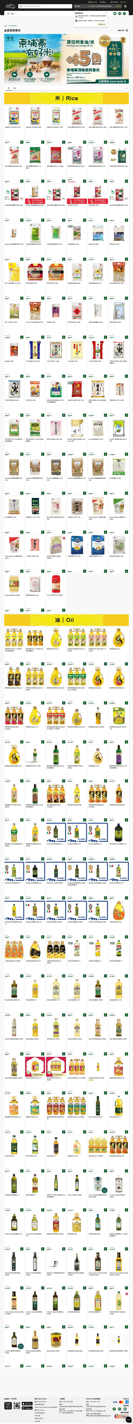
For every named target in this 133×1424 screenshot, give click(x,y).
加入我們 (37, 1421)
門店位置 (115, 2)
